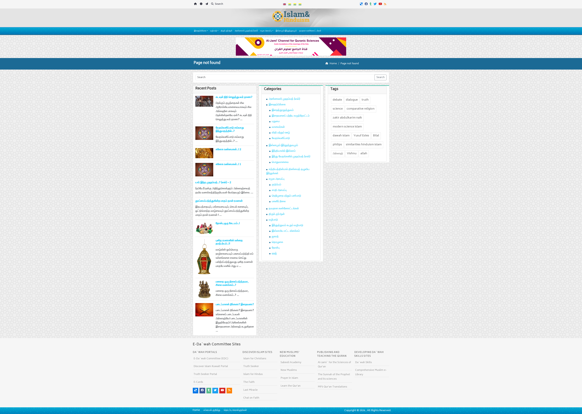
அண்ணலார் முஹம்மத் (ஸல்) (246, 31)
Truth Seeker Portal (205, 374)
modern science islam (347, 126)
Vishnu (351, 153)
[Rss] (385, 4)
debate (337, 100)
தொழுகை (277, 242)
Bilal (376, 135)
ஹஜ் (274, 253)
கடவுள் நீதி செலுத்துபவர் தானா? (234, 97)
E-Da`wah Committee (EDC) (211, 359)
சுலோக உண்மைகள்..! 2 (228, 149)
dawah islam (341, 135)
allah (363, 153)
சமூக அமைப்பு (266, 31)
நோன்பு (276, 247)
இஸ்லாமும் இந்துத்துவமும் (286, 31)
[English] (284, 4)
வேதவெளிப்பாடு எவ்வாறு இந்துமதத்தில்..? (230, 129)
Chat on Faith (251, 398)
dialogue (352, 100)
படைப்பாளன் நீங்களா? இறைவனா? (235, 304)
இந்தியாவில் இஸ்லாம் (284, 151)
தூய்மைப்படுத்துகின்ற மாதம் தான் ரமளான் (219, 201)
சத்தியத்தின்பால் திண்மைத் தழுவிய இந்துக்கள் (288, 171)
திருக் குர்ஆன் (226, 31)
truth (365, 100)
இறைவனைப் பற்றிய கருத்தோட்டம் (290, 116)
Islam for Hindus (253, 374)
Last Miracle (250, 390)
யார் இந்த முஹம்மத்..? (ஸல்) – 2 (213, 182)
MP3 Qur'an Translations (332, 387)
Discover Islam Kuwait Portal (211, 366)
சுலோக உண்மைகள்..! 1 (228, 164)
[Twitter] (375, 4)
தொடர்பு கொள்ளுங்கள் (235, 410)
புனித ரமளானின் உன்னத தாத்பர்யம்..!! (229, 242)
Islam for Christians (254, 359)
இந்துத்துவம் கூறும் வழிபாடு (287, 225)
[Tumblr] (371, 4)
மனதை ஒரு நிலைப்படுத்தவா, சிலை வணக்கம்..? (232, 283)
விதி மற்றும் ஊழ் (281, 132)
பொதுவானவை (280, 162)
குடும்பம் (276, 184)
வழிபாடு (213, 31)
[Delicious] (361, 4)
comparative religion (361, 109)
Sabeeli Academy (291, 362)
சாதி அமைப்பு (279, 190)
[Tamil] (300, 4)
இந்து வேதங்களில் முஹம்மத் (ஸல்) (291, 156)
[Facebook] (366, 4)
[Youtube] (381, 4)
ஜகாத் (275, 236)
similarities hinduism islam (363, 144)
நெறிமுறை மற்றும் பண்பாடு (286, 196)
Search (218, 4)
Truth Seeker (251, 366)
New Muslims (289, 370)
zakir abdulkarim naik (347, 117)
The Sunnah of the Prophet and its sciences (334, 376)
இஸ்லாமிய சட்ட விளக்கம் (286, 231)
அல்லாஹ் (338, 153)
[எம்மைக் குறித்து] (201, 4)
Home (196, 410)
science (338, 109)
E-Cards (198, 382)
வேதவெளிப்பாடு (281, 138)
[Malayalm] (289, 4)
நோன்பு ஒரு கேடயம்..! (228, 223)
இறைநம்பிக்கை (200, 31)
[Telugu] (294, 4)
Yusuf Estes (361, 135)
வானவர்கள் (278, 127)
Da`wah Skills (363, 362)
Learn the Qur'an (291, 386)
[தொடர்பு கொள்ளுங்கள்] (207, 4)
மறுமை (276, 121)
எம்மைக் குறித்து (212, 410)
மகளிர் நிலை (279, 201)
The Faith (249, 382)
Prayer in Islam (289, 378)
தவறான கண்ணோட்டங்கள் (310, 31)
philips (337, 144)
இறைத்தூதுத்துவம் (283, 110)
